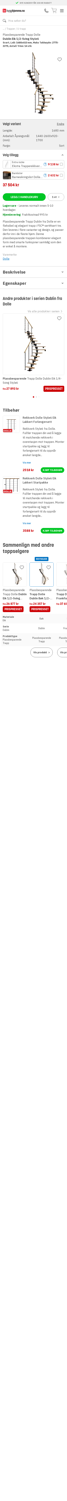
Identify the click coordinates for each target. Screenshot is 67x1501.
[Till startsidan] (14, 10)
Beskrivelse (14, 272)
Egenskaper (14, 283)
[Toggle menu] (61, 10)
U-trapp (21, 28)
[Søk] (4, 20)
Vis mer (27, 462)
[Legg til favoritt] (59, 59)
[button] (33, 134)
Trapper (11, 28)
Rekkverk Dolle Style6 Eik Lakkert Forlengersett (39, 420)
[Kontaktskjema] (46, 10)
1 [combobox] (54, 197)
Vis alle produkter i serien (43, 311)
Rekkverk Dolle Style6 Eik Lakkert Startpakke (39, 480)
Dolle (6, 258)
